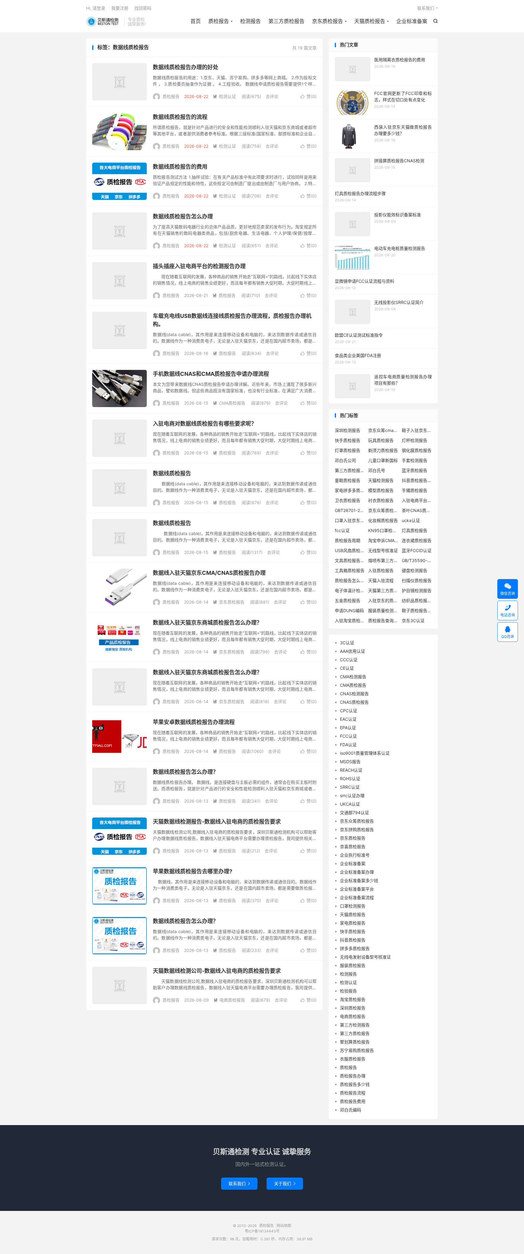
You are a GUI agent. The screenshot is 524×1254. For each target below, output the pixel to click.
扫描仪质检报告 (417, 580)
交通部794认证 (354, 812)
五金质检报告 (347, 600)
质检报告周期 (347, 540)
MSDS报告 (350, 761)
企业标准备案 (411, 21)
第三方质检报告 (286, 21)
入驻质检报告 (381, 570)
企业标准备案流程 (357, 897)
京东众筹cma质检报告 (383, 430)
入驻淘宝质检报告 (350, 620)
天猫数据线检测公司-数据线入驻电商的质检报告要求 (217, 971)
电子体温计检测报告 (350, 590)
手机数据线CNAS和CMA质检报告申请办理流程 (211, 374)
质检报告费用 (352, 1101)
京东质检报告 (327, 21)
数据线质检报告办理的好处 (185, 67)
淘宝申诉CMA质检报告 (383, 540)
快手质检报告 (347, 440)
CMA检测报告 (353, 676)
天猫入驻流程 (381, 580)
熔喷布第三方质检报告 (383, 560)
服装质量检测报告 (383, 610)
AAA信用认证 (352, 651)
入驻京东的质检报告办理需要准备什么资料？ (383, 600)
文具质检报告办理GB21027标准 (350, 560)
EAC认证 (348, 719)
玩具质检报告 (381, 440)
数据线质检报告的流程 (180, 117)
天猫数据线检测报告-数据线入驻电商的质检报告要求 (217, 821)
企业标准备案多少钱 (359, 880)
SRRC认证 (350, 787)
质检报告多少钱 (355, 1084)
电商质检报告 (229, 1000)
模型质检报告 (381, 490)
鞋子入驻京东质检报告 (417, 430)
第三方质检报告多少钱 (350, 470)
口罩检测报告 (352, 905)
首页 (195, 21)
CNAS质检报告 (354, 702)
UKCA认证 (350, 804)
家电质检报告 (352, 922)
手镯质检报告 (414, 490)
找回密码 (142, 8)
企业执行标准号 (355, 855)
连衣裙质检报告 (417, 540)
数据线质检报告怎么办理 (183, 216)
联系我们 (425, 8)
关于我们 (284, 1183)
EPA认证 (348, 727)
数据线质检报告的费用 (180, 166)
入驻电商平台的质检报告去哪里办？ (417, 500)
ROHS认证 (350, 778)
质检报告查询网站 (383, 620)
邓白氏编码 (350, 1109)
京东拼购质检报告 (357, 829)
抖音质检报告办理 (417, 480)
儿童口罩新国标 (383, 460)
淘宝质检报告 (352, 999)
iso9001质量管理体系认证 (365, 753)
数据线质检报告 (172, 473)
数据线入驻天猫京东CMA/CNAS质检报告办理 (209, 573)
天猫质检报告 (369, 21)
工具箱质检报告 (349, 570)
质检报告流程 (352, 1092)
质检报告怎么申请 (350, 580)
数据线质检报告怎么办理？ (185, 772)
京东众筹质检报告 (383, 510)
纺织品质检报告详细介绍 (417, 600)
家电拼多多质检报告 (350, 490)
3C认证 (347, 642)
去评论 (272, 96)
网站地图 (284, 1225)
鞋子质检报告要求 (417, 610)
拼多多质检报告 (355, 948)
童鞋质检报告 (347, 480)
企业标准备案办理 (357, 872)
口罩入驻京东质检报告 (350, 520)
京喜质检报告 (352, 846)
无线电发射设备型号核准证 (365, 956)
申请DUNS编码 (349, 610)
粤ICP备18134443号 (262, 1231)
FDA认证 (348, 744)
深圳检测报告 (347, 430)
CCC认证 (349, 659)
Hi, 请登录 (95, 8)
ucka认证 (411, 520)
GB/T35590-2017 (417, 560)
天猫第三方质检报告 (383, 590)
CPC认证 (348, 710)
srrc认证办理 (352, 795)
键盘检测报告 (414, 570)
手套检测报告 (414, 460)
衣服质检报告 (352, 1058)
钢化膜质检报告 (417, 450)
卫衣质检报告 (347, 500)
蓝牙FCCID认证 (417, 550)
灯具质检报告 (414, 530)
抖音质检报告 (352, 939)
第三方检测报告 (355, 1024)
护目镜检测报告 (417, 590)
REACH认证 (351, 770)
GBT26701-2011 (350, 510)
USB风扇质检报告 (350, 550)
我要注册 (119, 8)
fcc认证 (342, 530)
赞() (309, 96)
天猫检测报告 (381, 480)
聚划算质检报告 (355, 1041)
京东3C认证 (413, 620)
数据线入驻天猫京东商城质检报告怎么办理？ (207, 622)
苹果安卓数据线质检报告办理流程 (194, 722)
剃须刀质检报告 (383, 450)
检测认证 (224, 96)
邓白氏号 (376, 470)
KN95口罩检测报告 (383, 530)
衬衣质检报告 (381, 500)
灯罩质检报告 (347, 450)
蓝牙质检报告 (414, 470)
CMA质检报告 (229, 403)
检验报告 (348, 990)
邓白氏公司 (345, 460)
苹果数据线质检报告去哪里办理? (192, 871)
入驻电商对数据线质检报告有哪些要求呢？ (205, 423)
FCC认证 (348, 736)
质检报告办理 (352, 1075)
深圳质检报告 (352, 1007)
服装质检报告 (352, 965)
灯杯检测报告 (414, 440)
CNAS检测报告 (354, 693)
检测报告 (250, 21)
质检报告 (103, 21)
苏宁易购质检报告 (357, 1050)
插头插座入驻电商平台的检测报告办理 (199, 266)
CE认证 (347, 668)
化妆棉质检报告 (383, 520)
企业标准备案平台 (357, 889)
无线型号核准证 (383, 550)
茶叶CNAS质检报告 (417, 510)
